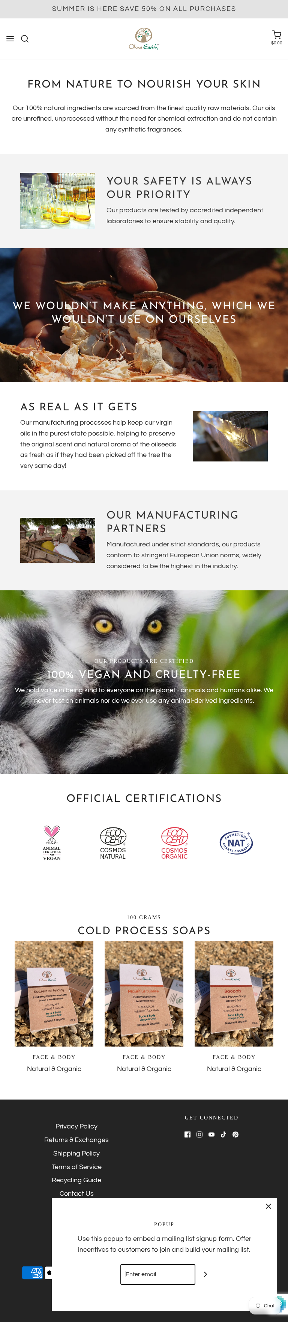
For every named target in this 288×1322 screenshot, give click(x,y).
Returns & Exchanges (76, 1140)
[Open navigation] (10, 39)
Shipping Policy (76, 1153)
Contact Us (77, 1193)
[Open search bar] (27, 39)
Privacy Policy (77, 1126)
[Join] (205, 1274)
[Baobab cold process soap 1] (234, 994)
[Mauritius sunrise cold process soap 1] (144, 994)
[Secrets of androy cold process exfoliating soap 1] (54, 994)
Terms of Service (77, 1167)
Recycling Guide (76, 1180)
